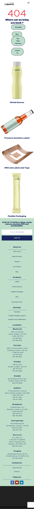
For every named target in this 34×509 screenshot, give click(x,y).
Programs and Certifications (17, 319)
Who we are (17, 251)
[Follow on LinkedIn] (21, 482)
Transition (17, 312)
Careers (17, 261)
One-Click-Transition (18, 41)
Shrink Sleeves (17, 286)
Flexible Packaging (17, 291)
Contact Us (17, 52)
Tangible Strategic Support (17, 315)
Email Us (17, 471)
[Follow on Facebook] (12, 482)
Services (17, 307)
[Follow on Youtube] (17, 482)
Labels (17, 281)
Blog (17, 34)
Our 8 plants (17, 266)
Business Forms (17, 302)
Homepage (18, 27)
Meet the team (17, 256)
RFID (17, 297)
